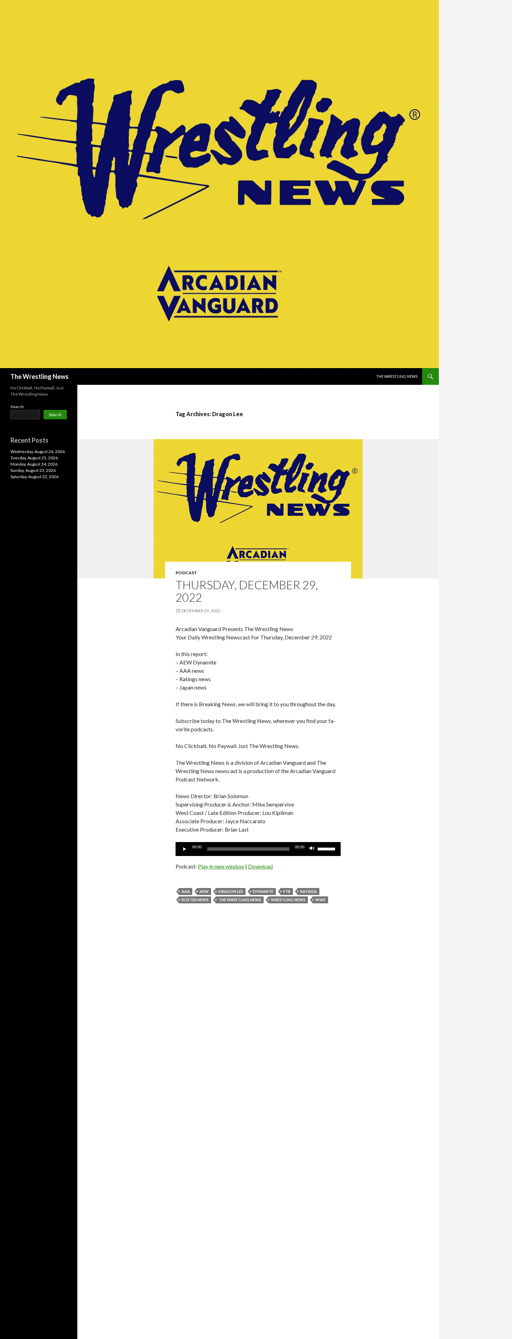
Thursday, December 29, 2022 (247, 591)
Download (260, 866)
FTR (286, 891)
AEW (204, 891)
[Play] (184, 849)
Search (17, 406)
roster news (195, 899)
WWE (320, 899)
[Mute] (312, 849)
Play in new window (221, 866)
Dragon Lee (230, 891)
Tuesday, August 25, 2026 (34, 457)
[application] (258, 849)
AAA (185, 891)
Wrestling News (288, 899)
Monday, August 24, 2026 (33, 464)
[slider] (327, 848)
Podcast (186, 572)
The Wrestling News (39, 376)
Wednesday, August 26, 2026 (37, 451)
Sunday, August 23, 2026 (33, 470)
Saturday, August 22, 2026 (34, 476)
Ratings (308, 891)
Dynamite (263, 891)
